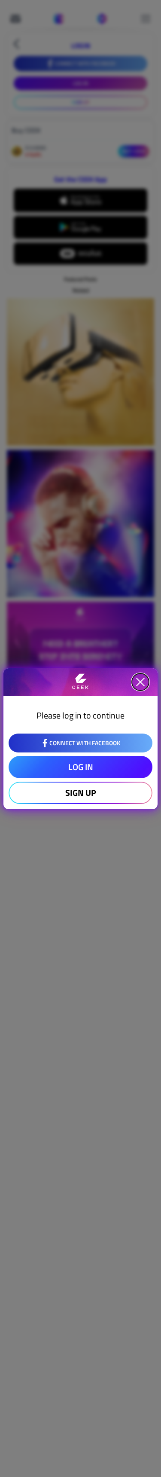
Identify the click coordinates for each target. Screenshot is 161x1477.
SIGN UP (80, 792)
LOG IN (80, 767)
